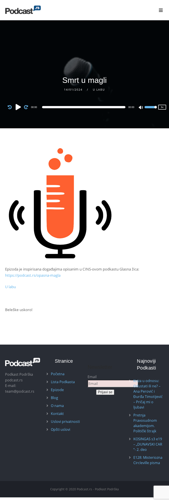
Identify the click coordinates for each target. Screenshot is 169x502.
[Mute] (141, 108)
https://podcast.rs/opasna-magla (33, 275)
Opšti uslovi (60, 429)
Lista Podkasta (63, 381)
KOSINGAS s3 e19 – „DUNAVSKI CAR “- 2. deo (147, 444)
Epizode (57, 389)
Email (92, 376)
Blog (54, 397)
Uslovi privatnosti (65, 421)
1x (162, 107)
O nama (57, 405)
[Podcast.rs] (23, 10)
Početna (57, 373)
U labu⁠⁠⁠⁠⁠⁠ (10, 286)
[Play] (18, 107)
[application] (84, 107)
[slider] (151, 110)
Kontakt (57, 413)
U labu (99, 89)
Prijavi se (105, 392)
